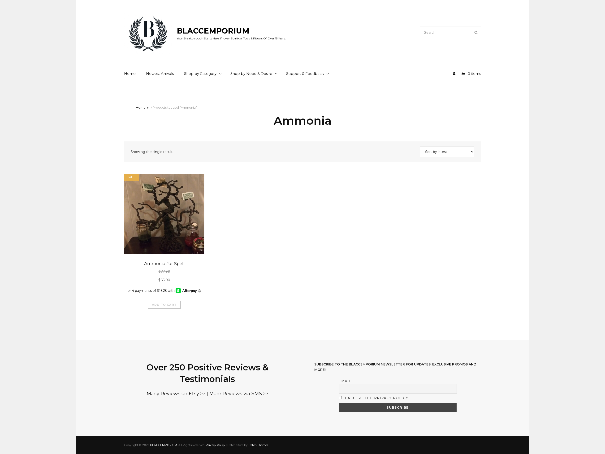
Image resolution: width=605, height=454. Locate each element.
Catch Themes (258, 445)
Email (345, 381)
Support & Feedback (305, 73)
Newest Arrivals (160, 73)
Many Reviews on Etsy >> (176, 393)
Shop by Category (200, 73)
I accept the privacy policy (376, 398)
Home (130, 73)
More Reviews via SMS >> (238, 393)
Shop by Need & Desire (251, 73)
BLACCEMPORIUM (213, 30)
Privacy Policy (215, 445)
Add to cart (164, 304)
